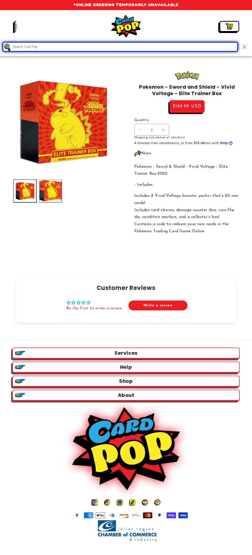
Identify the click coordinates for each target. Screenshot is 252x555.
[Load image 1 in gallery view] (25, 191)
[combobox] (120, 47)
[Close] (244, 46)
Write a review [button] (158, 305)
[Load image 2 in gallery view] (50, 191)
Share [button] (146, 153)
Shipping (141, 137)
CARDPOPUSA (131, 549)
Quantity (141, 120)
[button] (12, 26)
